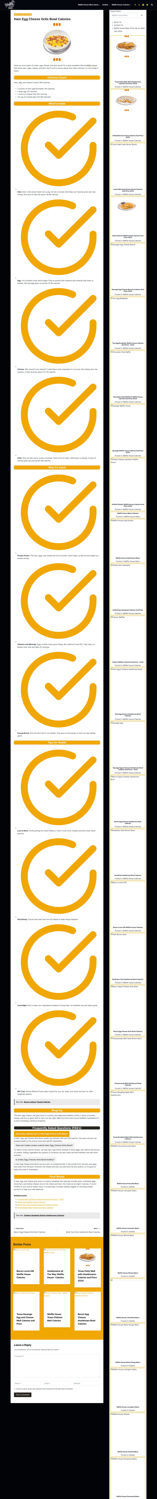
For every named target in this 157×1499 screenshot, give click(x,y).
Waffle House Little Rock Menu (127, 1317)
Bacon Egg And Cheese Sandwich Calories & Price (37, 1205)
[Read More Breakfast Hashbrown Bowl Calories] (128, 840)
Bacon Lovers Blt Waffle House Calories (25, 1274)
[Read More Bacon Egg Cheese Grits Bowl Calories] (128, 996)
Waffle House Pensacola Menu (127, 1496)
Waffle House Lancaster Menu (128, 1228)
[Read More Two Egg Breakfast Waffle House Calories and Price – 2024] (128, 308)
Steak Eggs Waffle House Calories (31, 1202)
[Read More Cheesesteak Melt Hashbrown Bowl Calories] (128, 1048)
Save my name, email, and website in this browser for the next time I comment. (44, 1389)
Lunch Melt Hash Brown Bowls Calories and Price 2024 (127, 190)
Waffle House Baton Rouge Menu (127, 1362)
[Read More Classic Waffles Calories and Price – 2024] (128, 626)
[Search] (141, 15)
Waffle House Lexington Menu (128, 1407)
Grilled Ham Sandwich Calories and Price (128, 610)
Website (77, 1383)
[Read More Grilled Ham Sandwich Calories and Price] (128, 574)
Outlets (132, 1187)
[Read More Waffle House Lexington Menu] (128, 1377)
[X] (139, 5)
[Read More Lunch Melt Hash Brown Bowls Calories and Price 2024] (128, 154)
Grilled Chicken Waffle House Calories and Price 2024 (128, 505)
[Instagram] (143, 5)
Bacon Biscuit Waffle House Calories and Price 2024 (127, 236)
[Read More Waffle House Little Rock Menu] (128, 1288)
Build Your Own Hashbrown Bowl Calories (83, 1230)
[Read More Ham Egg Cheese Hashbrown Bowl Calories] (128, 679)
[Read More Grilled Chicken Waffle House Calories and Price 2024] (128, 469)
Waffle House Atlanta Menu (127, 1452)
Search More (115, 11)
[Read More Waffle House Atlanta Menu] (128, 1422)
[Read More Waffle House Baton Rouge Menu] (128, 1332)
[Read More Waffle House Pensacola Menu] (128, 1467)
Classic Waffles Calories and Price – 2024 (128, 662)
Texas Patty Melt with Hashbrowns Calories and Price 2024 (128, 82)
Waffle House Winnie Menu (128, 1273)
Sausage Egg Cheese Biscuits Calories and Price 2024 (128, 290)
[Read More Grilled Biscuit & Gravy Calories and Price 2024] (128, 100)
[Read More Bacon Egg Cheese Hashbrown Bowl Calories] (128, 786)
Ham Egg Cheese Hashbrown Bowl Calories (128, 715)
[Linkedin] (147, 5)
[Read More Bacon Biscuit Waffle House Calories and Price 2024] (128, 206)
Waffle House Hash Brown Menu (128, 558)
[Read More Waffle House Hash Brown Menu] (128, 528)
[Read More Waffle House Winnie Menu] (128, 1243)
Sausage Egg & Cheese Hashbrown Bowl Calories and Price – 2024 (128, 768)
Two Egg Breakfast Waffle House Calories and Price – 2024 (128, 344)
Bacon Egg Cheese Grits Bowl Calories (29, 1230)
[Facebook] (135, 5)
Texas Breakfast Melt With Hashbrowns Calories (128, 1138)
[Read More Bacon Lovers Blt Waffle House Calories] (128, 892)
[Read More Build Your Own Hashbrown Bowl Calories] (128, 944)
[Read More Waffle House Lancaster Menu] (128, 1198)
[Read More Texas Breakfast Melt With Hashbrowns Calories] (128, 1102)
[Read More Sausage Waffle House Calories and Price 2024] (128, 415)
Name (18, 1383)
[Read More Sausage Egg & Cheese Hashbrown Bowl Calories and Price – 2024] (128, 732)
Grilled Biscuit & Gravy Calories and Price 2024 (127, 136)
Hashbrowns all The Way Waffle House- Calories (55, 1274)
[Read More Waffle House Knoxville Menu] (128, 1154)
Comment (19, 1356)
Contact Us (118, 25)
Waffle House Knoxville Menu (128, 1183)
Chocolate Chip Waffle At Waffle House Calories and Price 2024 (128, 398)
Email (47, 1383)
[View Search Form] (152, 5)
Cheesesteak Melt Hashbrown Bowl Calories (35, 1208)
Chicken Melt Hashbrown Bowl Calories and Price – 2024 (40, 1199)
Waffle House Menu (132, 516)
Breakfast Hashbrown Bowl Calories (127, 875)
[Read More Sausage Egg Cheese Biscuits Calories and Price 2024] (128, 254)
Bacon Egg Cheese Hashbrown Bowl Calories (127, 822)
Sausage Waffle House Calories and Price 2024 (127, 451)
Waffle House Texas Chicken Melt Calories (54, 1317)
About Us (117, 22)
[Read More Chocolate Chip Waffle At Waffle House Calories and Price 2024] (128, 361)
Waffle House (91, 65)
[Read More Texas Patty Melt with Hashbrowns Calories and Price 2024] (128, 46)
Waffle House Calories (22, 14)
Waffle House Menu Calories (128, 513)
